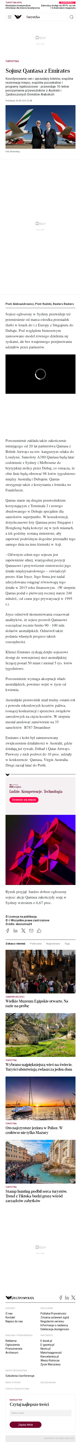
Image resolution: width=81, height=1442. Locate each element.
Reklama (11, 1340)
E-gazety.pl (47, 1344)
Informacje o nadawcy (54, 1325)
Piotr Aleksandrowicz (20, 304)
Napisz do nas (14, 1321)
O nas (9, 1313)
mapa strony (13, 1382)
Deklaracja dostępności (54, 1329)
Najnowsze (53, 943)
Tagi (67, 943)
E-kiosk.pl (46, 1340)
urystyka (33, 17)
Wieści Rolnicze (50, 1360)
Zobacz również (15, 943)
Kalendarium (48, 1382)
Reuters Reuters (63, 304)
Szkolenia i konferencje (20, 1375)
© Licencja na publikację (21, 916)
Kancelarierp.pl (49, 1356)
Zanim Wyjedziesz (15, 997)
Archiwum (12, 1352)
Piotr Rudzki (43, 304)
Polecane (36, 943)
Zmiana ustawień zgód (54, 1317)
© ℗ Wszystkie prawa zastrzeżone (27, 920)
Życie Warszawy (50, 1364)
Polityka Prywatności (53, 1313)
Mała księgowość (51, 1352)
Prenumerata (14, 1348)
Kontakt (10, 1317)
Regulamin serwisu (52, 1321)
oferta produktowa (17, 1389)
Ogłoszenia (13, 1344)
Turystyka (12, 61)
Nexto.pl (45, 1348)
